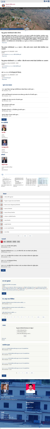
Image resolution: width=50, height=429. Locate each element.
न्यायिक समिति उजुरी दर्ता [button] (8, 196)
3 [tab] (25, 30)
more (4, 119)
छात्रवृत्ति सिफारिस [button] (7, 224)
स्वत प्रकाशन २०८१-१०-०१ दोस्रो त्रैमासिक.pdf (12, 66)
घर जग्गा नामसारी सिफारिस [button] (9, 228)
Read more (4, 42)
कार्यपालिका (14, 241)
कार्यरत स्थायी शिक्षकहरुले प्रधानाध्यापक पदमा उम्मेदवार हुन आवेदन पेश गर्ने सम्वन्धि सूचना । (32, 8)
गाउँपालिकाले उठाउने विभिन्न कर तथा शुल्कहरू (9, 284)
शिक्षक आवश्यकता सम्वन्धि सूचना (8, 104)
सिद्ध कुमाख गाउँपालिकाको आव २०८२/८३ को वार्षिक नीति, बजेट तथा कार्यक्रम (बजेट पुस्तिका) (19, 250)
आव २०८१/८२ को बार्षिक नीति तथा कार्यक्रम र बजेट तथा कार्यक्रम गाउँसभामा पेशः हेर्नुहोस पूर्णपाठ (19, 265)
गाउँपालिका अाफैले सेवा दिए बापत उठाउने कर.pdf (10, 289)
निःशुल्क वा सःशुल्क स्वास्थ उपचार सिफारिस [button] (12, 200)
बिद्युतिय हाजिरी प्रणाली (29, 407)
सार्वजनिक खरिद (9, 241)
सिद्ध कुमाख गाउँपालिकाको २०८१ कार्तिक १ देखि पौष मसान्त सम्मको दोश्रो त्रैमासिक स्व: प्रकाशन (25, 60)
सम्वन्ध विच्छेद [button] (6, 232)
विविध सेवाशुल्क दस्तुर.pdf (22, 288)
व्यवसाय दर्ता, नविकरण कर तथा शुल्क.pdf (15, 287)
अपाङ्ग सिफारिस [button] (7, 220)
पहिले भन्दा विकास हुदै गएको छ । (22, 330)
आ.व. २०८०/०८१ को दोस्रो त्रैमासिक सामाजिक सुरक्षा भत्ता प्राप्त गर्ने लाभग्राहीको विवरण (15, 368)
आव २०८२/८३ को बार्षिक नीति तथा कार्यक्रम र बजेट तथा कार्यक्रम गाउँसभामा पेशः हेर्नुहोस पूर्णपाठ (19, 255)
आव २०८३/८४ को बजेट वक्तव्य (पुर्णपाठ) (9, 245)
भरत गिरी (3, 132)
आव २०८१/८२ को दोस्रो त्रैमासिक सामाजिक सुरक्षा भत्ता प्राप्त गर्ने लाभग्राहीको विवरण (15, 348)
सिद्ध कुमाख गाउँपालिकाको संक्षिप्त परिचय (11, 33)
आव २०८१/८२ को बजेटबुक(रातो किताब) (11, 72)
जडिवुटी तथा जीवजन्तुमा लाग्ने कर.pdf (30, 287)
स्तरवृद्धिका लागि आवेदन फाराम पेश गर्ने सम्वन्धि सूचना (12, 99)
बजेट (2, 242)
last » (30, 235)
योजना (4, 241)
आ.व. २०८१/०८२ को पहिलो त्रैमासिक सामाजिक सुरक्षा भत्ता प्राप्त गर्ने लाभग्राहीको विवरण (15, 353)
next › (25, 235)
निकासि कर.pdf (21, 289)
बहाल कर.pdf (5, 287)
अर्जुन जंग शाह (4, 164)
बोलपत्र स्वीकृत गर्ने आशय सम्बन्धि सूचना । (10, 114)
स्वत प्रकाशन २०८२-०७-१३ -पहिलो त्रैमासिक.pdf (12, 54)
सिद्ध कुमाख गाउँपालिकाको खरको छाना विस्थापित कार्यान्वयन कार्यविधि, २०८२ (13, 302)
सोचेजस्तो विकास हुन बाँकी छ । (22, 331)
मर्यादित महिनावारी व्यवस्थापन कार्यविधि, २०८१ (9, 312)
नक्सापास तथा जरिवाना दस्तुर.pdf (40, 288)
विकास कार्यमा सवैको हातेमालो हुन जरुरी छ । (24, 333)
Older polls (4, 338)
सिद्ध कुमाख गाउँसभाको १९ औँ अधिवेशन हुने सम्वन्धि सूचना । (14, 109)
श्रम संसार (28, 404)
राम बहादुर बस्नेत (5, 147)
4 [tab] (27, 30)
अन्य (3, 270)
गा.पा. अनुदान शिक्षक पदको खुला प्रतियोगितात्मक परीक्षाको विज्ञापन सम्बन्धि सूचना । (18, 89)
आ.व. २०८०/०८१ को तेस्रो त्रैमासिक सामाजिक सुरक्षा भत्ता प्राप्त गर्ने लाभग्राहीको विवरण (15, 363)
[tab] (25, 197)
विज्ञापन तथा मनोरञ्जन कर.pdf (11, 288)
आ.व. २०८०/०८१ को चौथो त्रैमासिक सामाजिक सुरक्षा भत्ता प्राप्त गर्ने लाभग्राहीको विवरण (15, 358)
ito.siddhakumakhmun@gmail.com (10, 399)
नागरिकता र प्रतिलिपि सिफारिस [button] (10, 216)
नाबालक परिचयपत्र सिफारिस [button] (9, 212)
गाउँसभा (18, 241)
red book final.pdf (6, 77)
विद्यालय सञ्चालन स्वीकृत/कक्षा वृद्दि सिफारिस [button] (12, 204)
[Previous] (1, 23)
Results (3, 339)
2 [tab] (24, 30)
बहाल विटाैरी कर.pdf (30, 288)
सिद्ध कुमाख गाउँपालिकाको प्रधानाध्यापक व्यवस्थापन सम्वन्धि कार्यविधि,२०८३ (13, 307)
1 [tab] (22, 30)
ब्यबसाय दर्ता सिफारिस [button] (8, 208)
